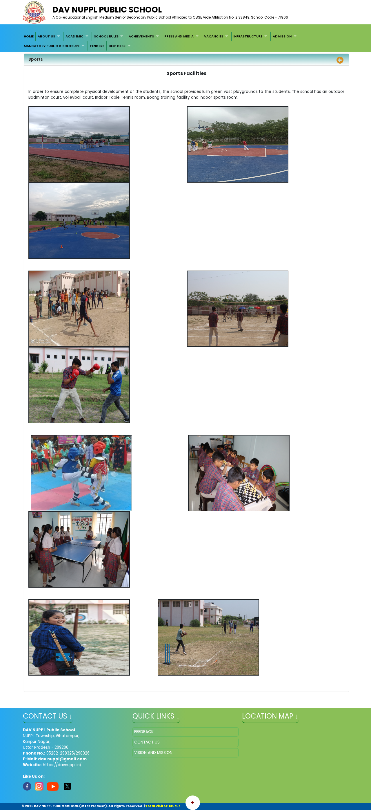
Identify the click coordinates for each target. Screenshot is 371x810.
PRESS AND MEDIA (179, 36)
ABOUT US (46, 36)
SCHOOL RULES (106, 36)
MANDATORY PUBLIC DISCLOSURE (51, 46)
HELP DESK (117, 46)
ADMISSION (282, 36)
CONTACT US (147, 742)
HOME (29, 36)
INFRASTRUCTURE (247, 36)
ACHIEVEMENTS (141, 36)
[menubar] (185, 41)
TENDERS (97, 46)
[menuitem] (29, 36)
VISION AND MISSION (153, 752)
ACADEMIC (74, 36)
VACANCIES (213, 36)
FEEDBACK (144, 732)
